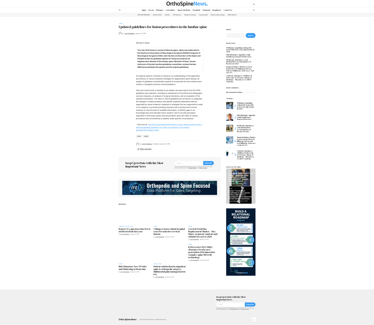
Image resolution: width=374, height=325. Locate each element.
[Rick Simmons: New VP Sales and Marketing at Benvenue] (135, 253)
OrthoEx (167, 15)
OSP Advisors (177, 15)
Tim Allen (232, 183)
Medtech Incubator (190, 15)
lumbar (146, 136)
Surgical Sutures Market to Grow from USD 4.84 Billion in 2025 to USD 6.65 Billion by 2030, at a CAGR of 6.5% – (240, 70)
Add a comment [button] (145, 149)
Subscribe (208, 163)
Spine (120, 23)
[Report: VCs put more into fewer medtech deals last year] (135, 215)
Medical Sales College (218, 15)
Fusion (139, 136)
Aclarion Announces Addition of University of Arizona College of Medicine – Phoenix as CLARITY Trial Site (239, 79)
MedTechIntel (157, 15)
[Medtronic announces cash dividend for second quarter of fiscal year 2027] (229, 128)
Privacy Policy (192, 168)
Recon (127, 226)
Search (228, 29)
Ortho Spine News (127, 319)
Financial (122, 226)
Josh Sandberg (234, 201)
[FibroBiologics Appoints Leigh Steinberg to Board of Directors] (229, 117)
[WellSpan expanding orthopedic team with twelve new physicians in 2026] (229, 105)
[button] (253, 4)
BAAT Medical (232, 15)
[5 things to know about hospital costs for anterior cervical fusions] (169, 215)
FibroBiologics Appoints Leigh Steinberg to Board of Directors (238, 56)
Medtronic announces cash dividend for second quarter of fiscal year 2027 (238, 62)
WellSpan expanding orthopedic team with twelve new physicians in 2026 (240, 50)
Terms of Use (203, 168)
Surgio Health (203, 15)
